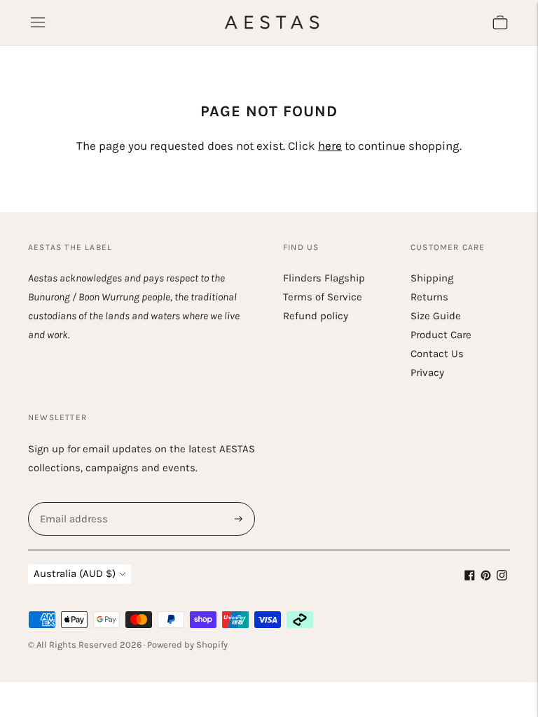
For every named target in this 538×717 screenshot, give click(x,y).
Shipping (432, 278)
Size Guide (436, 315)
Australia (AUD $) (75, 573)
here (330, 146)
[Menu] (38, 22)
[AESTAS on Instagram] (502, 577)
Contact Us (437, 353)
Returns (429, 297)
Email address (72, 502)
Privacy (427, 372)
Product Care (441, 334)
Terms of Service (322, 297)
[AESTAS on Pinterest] (486, 577)
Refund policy (315, 315)
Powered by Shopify (187, 644)
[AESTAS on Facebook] (469, 577)
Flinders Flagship (324, 278)
